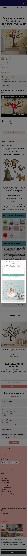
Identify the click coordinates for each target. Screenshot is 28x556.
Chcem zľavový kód (13, 274)
